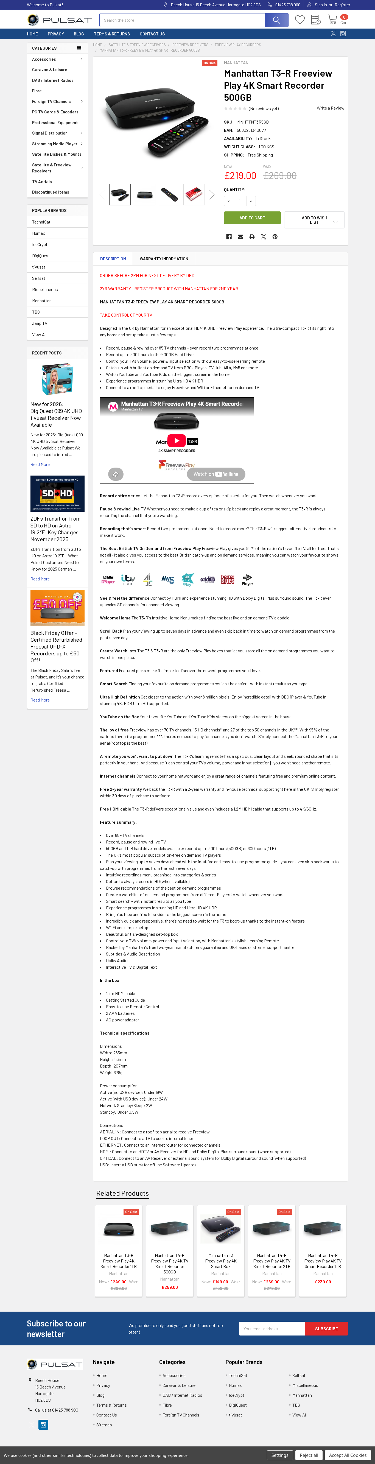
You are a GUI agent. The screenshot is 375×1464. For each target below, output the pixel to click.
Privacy (56, 33)
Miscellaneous (45, 289)
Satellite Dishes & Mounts (57, 154)
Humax (38, 233)
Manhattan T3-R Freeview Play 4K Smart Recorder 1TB (118, 1261)
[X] (333, 33)
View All (39, 334)
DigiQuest (41, 255)
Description (113, 258)
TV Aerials (42, 181)
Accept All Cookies (348, 1455)
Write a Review (331, 107)
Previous (102, 194)
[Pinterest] (275, 237)
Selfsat (38, 278)
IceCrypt (39, 244)
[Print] (252, 237)
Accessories (44, 59)
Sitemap (104, 1424)
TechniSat (41, 221)
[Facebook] (229, 237)
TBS (36, 311)
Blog (79, 33)
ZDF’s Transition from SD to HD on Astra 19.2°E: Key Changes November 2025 (55, 528)
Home (32, 33)
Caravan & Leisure (49, 69)
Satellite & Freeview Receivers (51, 168)
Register (342, 4)
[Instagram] (343, 33)
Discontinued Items (50, 191)
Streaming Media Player (54, 143)
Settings (280, 1455)
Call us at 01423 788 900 (56, 1409)
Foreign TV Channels (51, 101)
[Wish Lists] (303, 19)
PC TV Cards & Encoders (55, 111)
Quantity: (235, 189)
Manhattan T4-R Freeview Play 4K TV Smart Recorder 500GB (169, 1263)
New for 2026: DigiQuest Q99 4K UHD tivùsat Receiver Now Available (56, 414)
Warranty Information (164, 258)
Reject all (309, 1455)
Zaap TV (39, 323)
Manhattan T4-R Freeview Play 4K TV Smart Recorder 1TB (323, 1261)
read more (40, 464)
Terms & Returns (112, 33)
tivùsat (38, 266)
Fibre (37, 90)
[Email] (240, 237)
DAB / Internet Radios (53, 80)
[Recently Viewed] (319, 19)
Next (211, 194)
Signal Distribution (50, 132)
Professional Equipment (55, 122)
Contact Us (152, 33)
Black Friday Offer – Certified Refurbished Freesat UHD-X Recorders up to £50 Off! (56, 646)
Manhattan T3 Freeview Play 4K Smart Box (221, 1261)
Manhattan (42, 300)
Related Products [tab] (122, 1193)
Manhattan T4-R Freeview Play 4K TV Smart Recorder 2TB (271, 1261)
